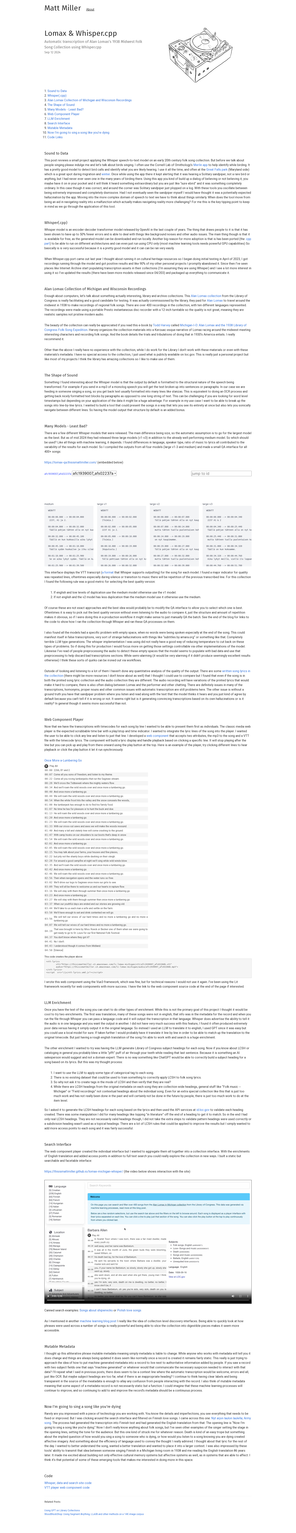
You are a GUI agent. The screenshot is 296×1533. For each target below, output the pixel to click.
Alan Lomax (215, 300)
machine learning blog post (98, 1321)
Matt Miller (62, 8)
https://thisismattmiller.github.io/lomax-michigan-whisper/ (83, 1171)
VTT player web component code (67, 1487)
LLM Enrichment (58, 119)
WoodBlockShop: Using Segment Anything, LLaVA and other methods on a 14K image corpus (94, 1514)
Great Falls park (217, 169)
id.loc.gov (203, 1110)
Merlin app (200, 165)
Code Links (55, 137)
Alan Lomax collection (206, 296)
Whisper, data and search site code (68, 1483)
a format (108, 572)
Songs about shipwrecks (96, 1310)
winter (106, 174)
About (90, 9)
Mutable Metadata (59, 128)
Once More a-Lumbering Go (63, 760)
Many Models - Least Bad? (65, 109)
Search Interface (58, 123)
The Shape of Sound (61, 105)
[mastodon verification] (45, 1528)
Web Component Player (63, 114)
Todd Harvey (161, 325)
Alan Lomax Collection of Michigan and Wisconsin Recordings (89, 100)
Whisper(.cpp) (56, 95)
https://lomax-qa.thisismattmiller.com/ (70, 462)
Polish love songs (129, 1310)
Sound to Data (57, 91)
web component (157, 736)
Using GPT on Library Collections (62, 1510)
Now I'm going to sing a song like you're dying (78, 132)
